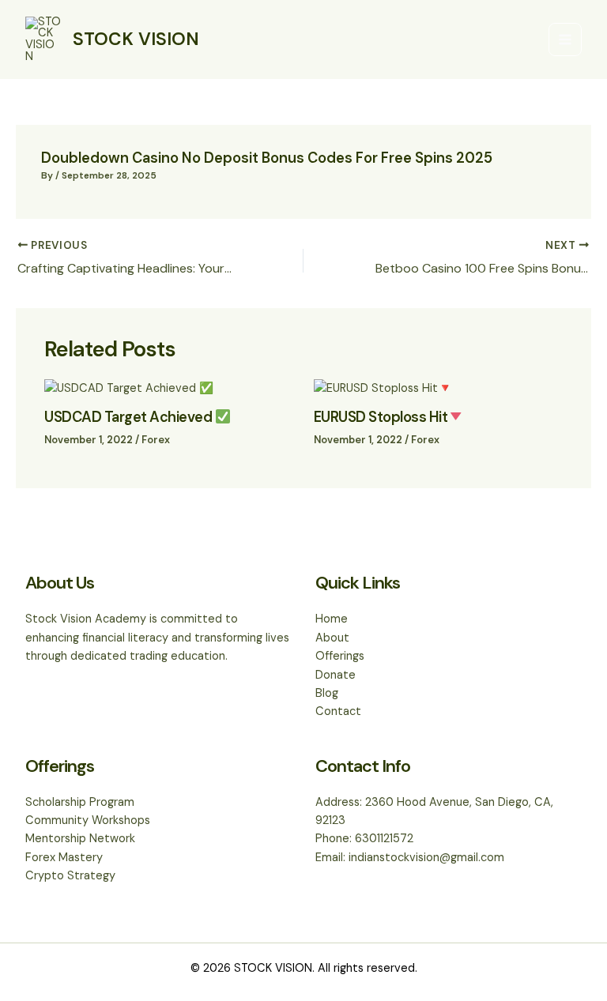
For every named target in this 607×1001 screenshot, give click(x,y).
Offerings (339, 656)
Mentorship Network (80, 838)
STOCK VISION (136, 39)
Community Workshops (87, 820)
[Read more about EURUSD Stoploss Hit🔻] (383, 387)
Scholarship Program (79, 802)
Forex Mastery (64, 857)
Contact (338, 711)
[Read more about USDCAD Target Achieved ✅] (128, 387)
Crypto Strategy (70, 875)
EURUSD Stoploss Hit (381, 417)
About (332, 637)
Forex (155, 439)
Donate (335, 675)
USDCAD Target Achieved (129, 417)
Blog (326, 693)
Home (331, 619)
